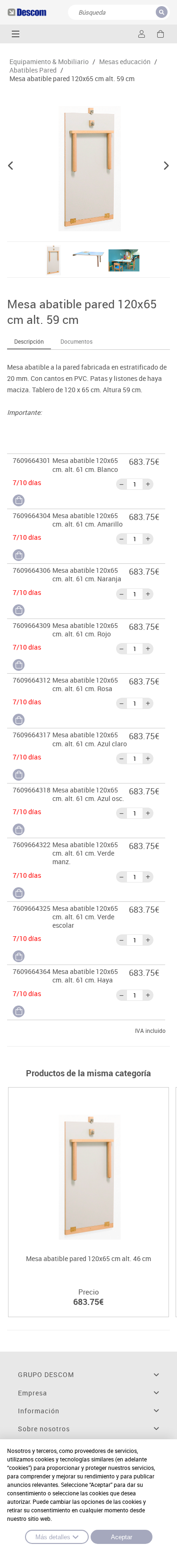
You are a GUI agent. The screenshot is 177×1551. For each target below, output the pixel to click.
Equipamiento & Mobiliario (49, 62)
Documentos (76, 341)
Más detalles (52, 1537)
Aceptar (121, 1537)
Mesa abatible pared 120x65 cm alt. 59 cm (72, 78)
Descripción (29, 341)
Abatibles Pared (33, 70)
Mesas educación (125, 62)
